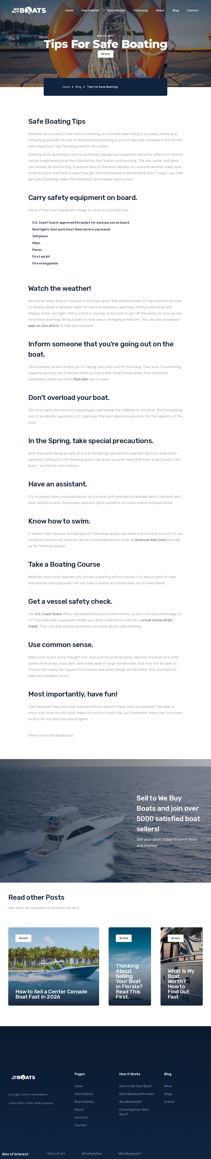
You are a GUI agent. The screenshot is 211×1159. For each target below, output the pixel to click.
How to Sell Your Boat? (135, 1086)
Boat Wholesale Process (136, 1094)
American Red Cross (150, 540)
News (168, 1086)
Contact (193, 10)
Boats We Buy (116, 10)
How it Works (84, 1094)
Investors (82, 1117)
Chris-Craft (56, 1153)
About (160, 10)
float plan (81, 379)
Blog (176, 10)
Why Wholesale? (130, 1102)
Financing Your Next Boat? (134, 1112)
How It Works (90, 10)
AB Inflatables (92, 1153)
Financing (141, 10)
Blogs (168, 1094)
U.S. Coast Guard (48, 614)
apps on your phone (43, 326)
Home (69, 10)
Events (169, 1102)
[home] (28, 10)
